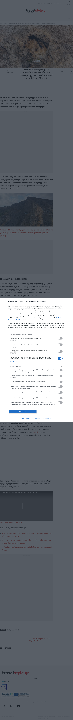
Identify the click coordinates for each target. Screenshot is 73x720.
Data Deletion (26, 418)
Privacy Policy (47, 418)
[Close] (69, 301)
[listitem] (36, 334)
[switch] (60, 338)
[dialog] (36, 360)
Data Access (36, 418)
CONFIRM (22, 412)
